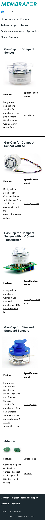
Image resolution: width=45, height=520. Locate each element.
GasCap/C (29, 114)
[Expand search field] (11, 11)
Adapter (28, 473)
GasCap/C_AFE (31, 203)
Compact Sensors (11, 114)
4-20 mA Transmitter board (11, 308)
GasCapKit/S (30, 404)
